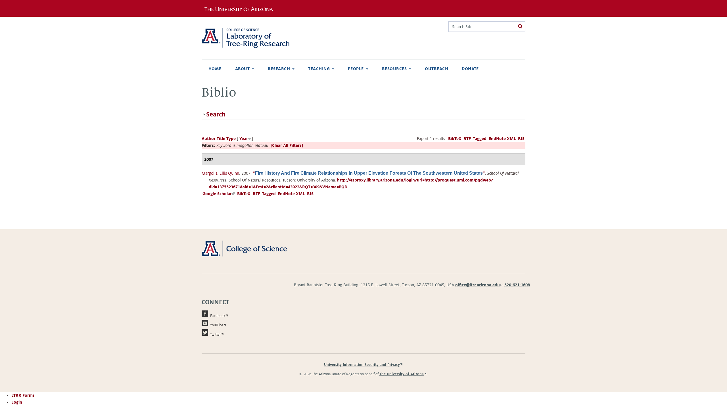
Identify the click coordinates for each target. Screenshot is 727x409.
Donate (470, 68)
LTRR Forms (23, 395)
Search (215, 114)
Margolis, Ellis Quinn (220, 173)
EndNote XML (502, 138)
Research (279, 68)
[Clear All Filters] (287, 145)
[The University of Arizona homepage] (241, 8)
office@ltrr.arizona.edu (479, 285)
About (242, 68)
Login (16, 402)
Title (221, 138)
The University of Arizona (401, 374)
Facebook (217, 316)
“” (369, 173)
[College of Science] (253, 248)
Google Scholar (218, 193)
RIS (521, 138)
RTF (467, 138)
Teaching (319, 68)
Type (231, 138)
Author (209, 138)
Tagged (479, 138)
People (356, 68)
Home (215, 68)
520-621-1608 (517, 285)
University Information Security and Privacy (362, 365)
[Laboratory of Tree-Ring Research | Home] (253, 38)
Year (243, 138)
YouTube (216, 325)
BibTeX (454, 138)
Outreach (436, 68)
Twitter (215, 335)
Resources (394, 68)
